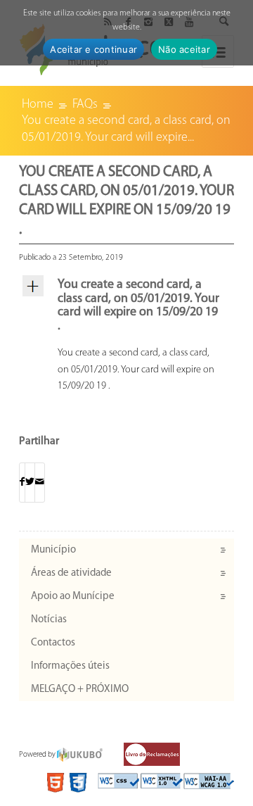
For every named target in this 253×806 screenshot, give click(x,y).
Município (53, 550)
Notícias (49, 620)
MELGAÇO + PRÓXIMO (80, 689)
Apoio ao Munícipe (73, 596)
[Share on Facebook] (22, 482)
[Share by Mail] (39, 482)
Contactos (53, 643)
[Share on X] (29, 482)
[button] (126, 306)
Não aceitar (184, 49)
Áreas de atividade (71, 573)
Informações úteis (70, 666)
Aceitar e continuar (93, 49)
